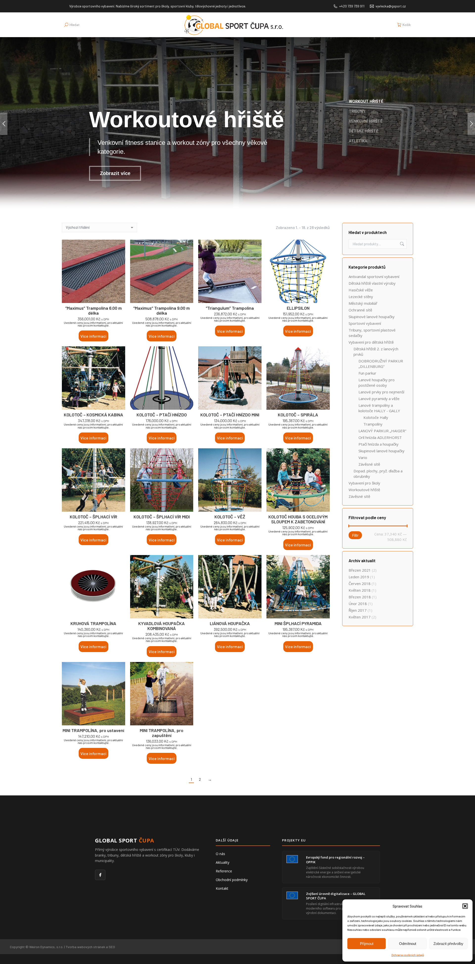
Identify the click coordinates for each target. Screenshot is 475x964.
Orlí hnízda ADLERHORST (380, 437)
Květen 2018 (360, 590)
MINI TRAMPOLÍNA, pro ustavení (93, 730)
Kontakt (222, 888)
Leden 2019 (359, 576)
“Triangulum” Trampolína (230, 308)
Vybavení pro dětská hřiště (371, 342)
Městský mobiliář (363, 303)
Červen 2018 (360, 583)
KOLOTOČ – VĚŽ (229, 516)
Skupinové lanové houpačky (372, 316)
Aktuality (222, 862)
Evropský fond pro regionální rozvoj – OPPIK (335, 859)
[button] (465, 906)
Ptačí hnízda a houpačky (378, 444)
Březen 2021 (360, 570)
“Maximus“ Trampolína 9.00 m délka (161, 310)
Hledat (401, 244)
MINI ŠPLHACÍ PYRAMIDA (298, 623)
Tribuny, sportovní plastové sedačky (372, 333)
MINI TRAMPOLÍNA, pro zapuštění (161, 733)
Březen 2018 (360, 596)
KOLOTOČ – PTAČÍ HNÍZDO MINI (229, 414)
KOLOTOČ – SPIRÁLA (298, 414)
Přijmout (366, 943)
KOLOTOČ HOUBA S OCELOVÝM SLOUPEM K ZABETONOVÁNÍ (298, 519)
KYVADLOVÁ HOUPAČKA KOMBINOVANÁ (161, 626)
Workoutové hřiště (364, 489)
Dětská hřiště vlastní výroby (372, 283)
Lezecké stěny (361, 296)
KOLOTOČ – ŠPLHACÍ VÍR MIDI (162, 516)
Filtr (355, 535)
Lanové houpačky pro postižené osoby (376, 382)
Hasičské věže (361, 289)
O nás (220, 853)
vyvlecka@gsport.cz (391, 6)
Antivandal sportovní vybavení (374, 276)
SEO (112, 947)
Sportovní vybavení (365, 323)
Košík (407, 25)
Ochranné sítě (360, 309)
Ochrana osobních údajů (407, 955)
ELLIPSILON (298, 308)
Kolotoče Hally (375, 417)
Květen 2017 (360, 616)
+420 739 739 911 (351, 6)
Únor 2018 (358, 603)
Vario (362, 457)
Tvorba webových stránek (85, 947)
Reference (224, 871)
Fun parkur (367, 373)
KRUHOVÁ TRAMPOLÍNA (93, 623)
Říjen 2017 (358, 610)
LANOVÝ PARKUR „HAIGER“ (382, 430)
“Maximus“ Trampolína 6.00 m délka (93, 310)
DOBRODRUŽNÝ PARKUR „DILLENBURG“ (380, 363)
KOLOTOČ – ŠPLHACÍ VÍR (93, 516)
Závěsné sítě (369, 464)
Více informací (93, 336)
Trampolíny (372, 424)
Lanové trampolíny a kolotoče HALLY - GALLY (379, 408)
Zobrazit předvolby (448, 943)
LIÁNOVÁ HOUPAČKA (230, 623)
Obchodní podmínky (232, 879)
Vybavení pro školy (364, 483)
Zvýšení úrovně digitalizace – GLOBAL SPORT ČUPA (335, 895)
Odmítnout (407, 943)
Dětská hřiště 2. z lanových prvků (376, 351)
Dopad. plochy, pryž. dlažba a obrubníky (378, 473)
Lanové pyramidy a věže (379, 398)
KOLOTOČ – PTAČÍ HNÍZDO (162, 414)
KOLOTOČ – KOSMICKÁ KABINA (93, 414)
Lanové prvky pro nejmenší (381, 391)
